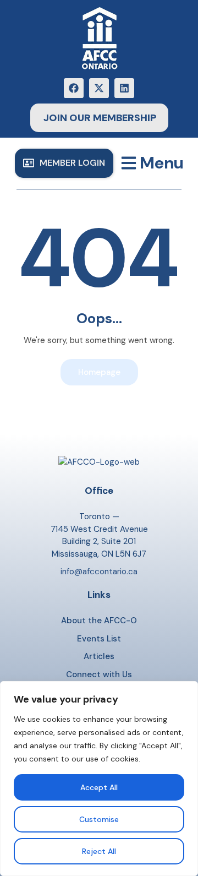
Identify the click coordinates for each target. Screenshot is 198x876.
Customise (99, 819)
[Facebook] (74, 88)
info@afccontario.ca (99, 571)
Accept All (99, 787)
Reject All (99, 851)
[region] (99, 778)
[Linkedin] (124, 88)
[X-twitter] (99, 88)
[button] (64, 163)
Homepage (99, 372)
